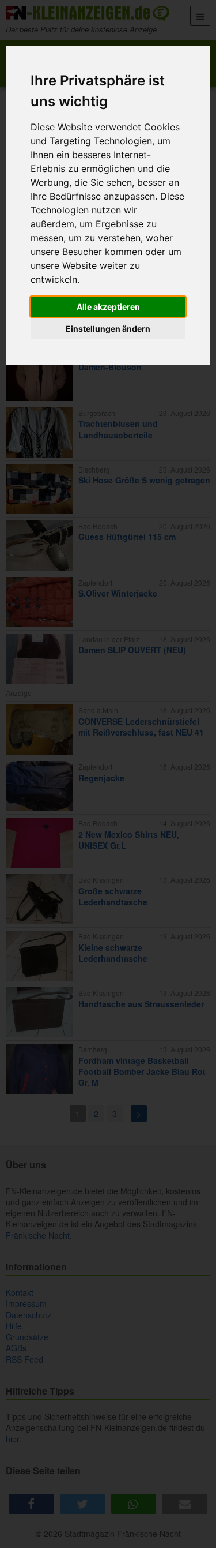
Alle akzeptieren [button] (108, 307)
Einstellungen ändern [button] (108, 328)
